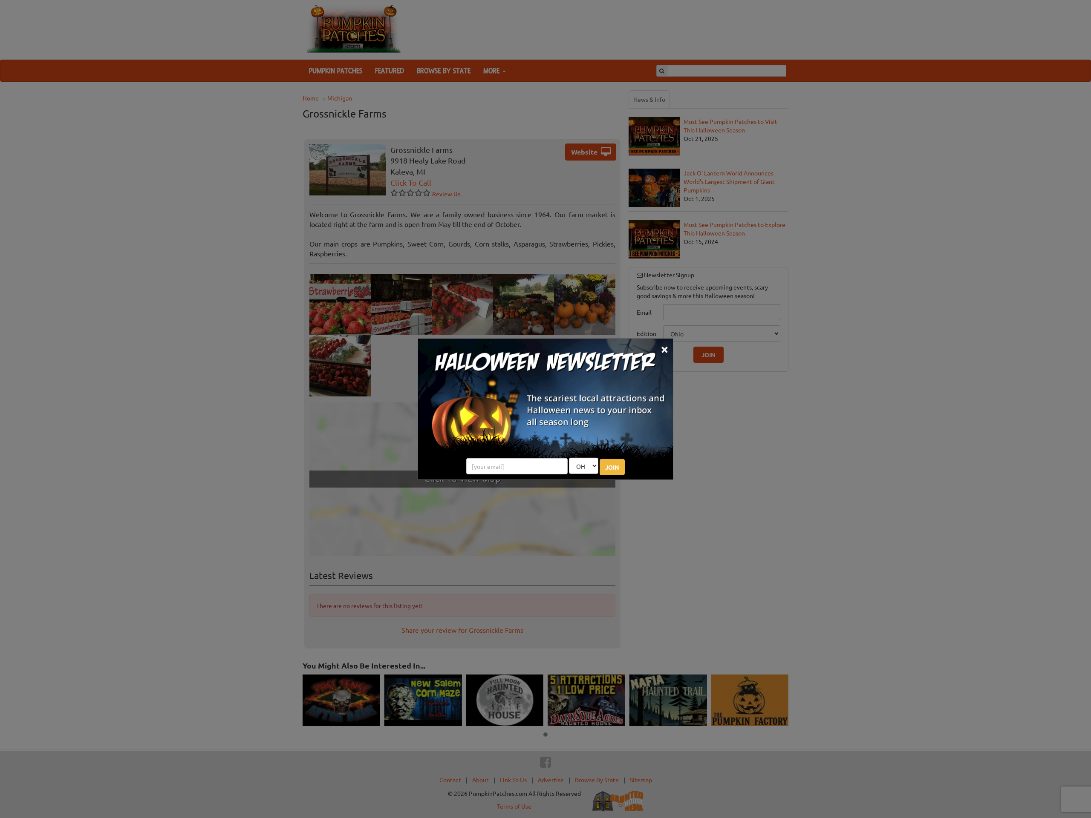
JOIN (612, 467)
